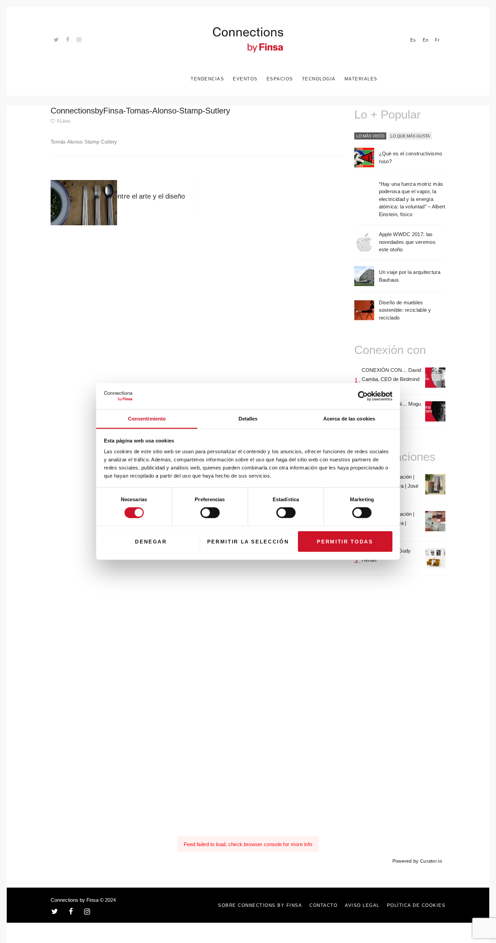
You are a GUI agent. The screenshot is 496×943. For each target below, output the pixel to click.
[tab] (370, 136)
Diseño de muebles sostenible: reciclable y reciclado (405, 310)
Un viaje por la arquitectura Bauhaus (409, 276)
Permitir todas (345, 541)
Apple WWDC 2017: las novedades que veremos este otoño (407, 241)
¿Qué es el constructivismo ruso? (410, 157)
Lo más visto (370, 136)
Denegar (151, 541)
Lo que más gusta (410, 136)
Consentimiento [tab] (147, 419)
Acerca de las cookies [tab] (349, 419)
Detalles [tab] (248, 419)
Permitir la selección (248, 541)
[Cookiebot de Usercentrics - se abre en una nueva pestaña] (362, 396)
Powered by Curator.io (417, 861)
